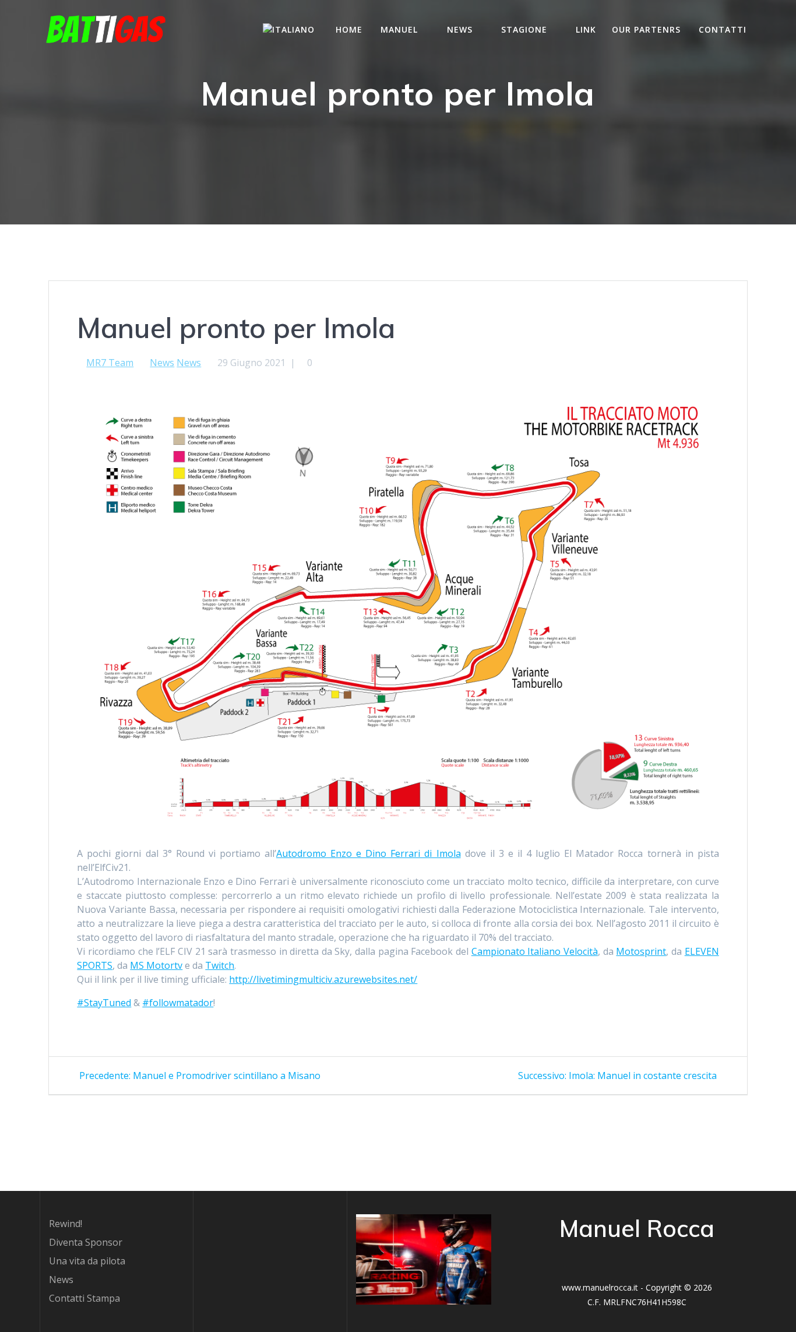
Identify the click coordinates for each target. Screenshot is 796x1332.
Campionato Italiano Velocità (534, 951)
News (162, 362)
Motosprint (641, 951)
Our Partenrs (646, 29)
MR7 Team (109, 362)
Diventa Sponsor (85, 1242)
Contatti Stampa (84, 1298)
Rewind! (65, 1223)
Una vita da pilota (87, 1260)
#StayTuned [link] (104, 1002)
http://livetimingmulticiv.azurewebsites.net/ (323, 979)
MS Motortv (156, 965)
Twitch (219, 965)
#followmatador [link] (177, 1002)
